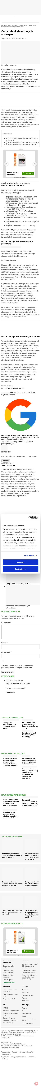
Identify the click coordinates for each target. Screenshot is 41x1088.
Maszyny (25, 961)
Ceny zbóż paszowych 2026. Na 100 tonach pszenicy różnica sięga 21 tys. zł (30, 803)
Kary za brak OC (9, 999)
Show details (29, 555)
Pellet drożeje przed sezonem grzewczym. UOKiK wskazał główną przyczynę (11, 802)
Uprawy (25, 986)
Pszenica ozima (27, 995)
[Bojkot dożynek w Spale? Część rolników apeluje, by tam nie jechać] (10, 810)
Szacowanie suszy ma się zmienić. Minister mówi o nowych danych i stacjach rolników (10, 761)
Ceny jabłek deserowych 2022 (12, 388)
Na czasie (6, 986)
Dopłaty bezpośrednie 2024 (10, 1014)
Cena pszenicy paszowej (8, 976)
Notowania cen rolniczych (8, 962)
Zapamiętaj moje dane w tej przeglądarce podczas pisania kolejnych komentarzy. (17, 666)
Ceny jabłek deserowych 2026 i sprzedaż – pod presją (9, 725)
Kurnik (24, 1016)
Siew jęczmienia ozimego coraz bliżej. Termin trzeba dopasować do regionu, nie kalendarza (30, 773)
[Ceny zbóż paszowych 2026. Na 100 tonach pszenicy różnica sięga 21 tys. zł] (30, 798)
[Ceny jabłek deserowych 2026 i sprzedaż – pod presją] (11, 720)
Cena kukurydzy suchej (8, 967)
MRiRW (10, 230)
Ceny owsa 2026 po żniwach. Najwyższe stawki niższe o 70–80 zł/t (12, 883)
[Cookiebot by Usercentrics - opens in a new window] (28, 517)
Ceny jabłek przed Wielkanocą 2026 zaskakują (29, 734)
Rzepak (24, 998)
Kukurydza (25, 992)
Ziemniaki (25, 1001)
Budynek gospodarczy (11, 1011)
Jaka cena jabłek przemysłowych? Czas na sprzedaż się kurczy (30, 725)
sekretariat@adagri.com (10, 1047)
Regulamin (5, 1057)
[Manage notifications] (36, 1083)
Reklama (31, 1057)
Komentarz (6, 622)
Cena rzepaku (8, 980)
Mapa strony (6, 1054)
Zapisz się (5, 461)
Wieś (4, 1005)
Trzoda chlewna (27, 1023)
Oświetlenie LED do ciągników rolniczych (29, 971)
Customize (19, 569)
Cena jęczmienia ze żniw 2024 (10, 991)
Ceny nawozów (8, 982)
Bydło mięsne (27, 1013)
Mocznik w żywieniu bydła (29, 1020)
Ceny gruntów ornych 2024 (10, 995)
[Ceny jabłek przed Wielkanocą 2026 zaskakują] (27, 730)
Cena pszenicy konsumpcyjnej (8, 971)
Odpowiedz (10, 692)
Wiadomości (5, 1052)
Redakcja (5, 1059)
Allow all (20, 562)
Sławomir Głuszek (21, 38)
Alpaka (24, 1008)
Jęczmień (25, 990)
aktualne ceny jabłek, (15, 442)
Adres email (6, 652)
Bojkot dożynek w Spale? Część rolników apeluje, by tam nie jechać (10, 815)
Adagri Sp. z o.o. (32, 1031)
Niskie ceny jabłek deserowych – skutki (22, 144)
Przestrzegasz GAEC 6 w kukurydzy (10, 1021)
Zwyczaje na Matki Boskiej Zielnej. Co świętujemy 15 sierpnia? (12, 912)
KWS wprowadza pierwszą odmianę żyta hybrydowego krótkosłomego (29, 761)
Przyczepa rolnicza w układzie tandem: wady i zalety (29, 977)
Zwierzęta (25, 1005)
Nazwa (4, 642)
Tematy (14, 1052)
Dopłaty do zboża (9, 1018)
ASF (23, 1011)
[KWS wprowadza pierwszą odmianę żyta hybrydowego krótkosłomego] (26, 755)
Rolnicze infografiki (26, 1052)
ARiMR (5, 1008)
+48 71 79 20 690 (10, 1046)
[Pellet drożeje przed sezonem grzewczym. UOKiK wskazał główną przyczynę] (8, 797)
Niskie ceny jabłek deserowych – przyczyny (23, 142)
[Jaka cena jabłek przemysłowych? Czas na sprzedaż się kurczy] (27, 720)
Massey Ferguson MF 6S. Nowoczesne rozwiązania (30, 966)
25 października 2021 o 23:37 (18, 684)
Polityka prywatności (18, 1057)
